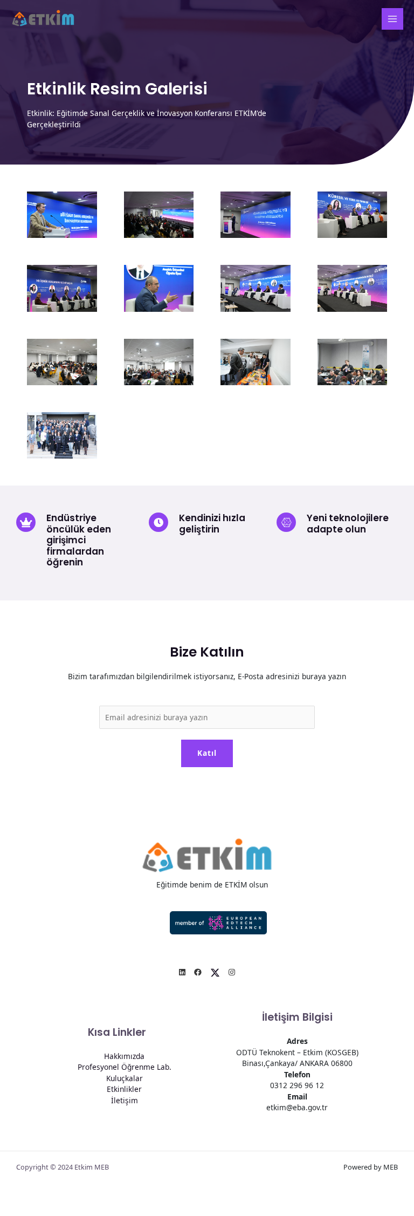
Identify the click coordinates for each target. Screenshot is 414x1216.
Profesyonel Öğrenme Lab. (124, 1067)
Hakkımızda (124, 1056)
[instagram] (232, 972)
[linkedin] (182, 972)
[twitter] (215, 973)
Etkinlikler (124, 1089)
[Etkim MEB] (43, 19)
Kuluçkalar (124, 1078)
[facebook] (198, 972)
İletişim (124, 1100)
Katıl (207, 753)
